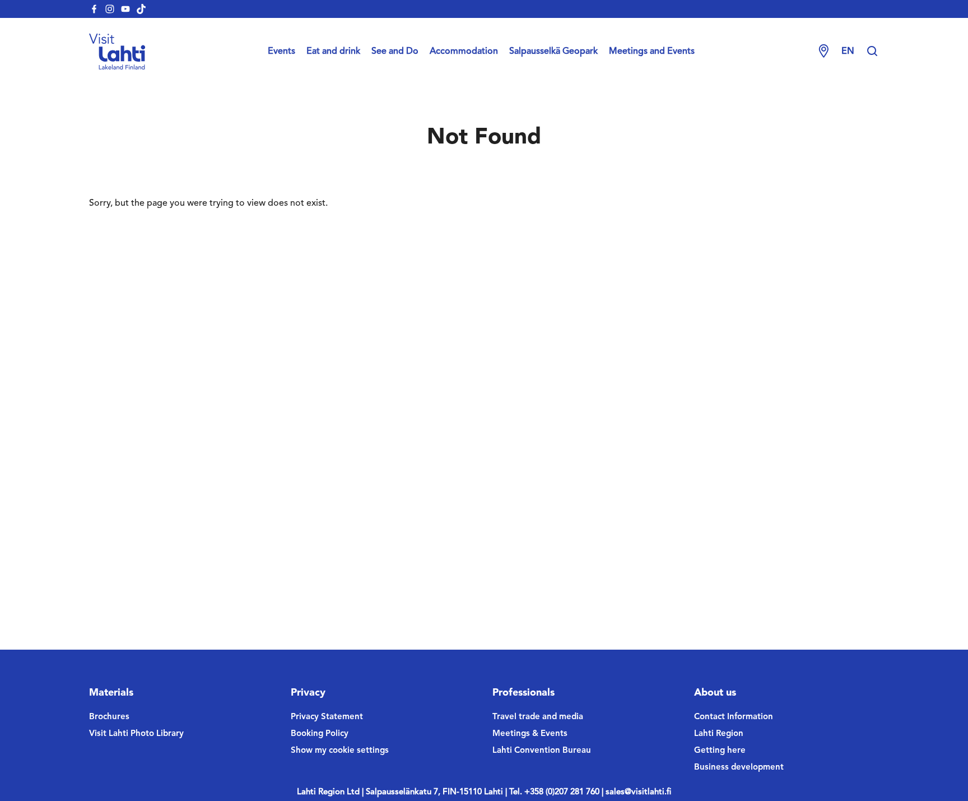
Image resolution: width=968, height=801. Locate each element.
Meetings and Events (652, 51)
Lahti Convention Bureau (541, 751)
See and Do (394, 51)
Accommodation (464, 51)
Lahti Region (718, 734)
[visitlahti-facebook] (94, 9)
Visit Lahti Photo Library (136, 734)
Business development (739, 767)
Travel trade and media (537, 717)
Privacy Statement (327, 717)
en (847, 51)
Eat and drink (333, 51)
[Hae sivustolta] (872, 51)
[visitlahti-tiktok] (141, 9)
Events (281, 51)
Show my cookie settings (340, 751)
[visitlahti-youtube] (125, 9)
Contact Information (733, 717)
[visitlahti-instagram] (110, 9)
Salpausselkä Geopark (553, 51)
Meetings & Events (529, 734)
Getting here (720, 751)
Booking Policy (319, 734)
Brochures (109, 717)
